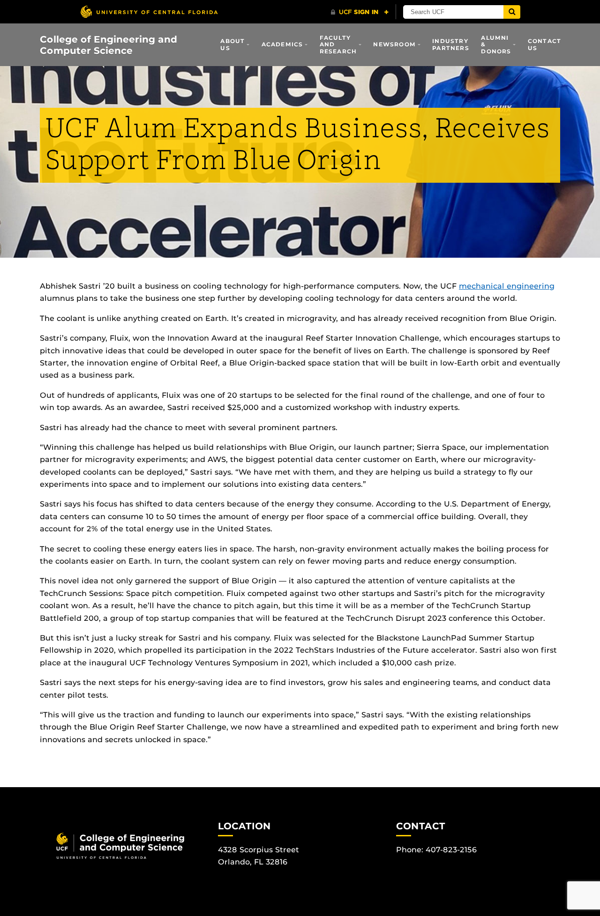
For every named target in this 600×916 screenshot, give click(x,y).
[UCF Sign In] (359, 12)
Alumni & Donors (496, 44)
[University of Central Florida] (149, 11)
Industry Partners (450, 44)
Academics (282, 44)
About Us (232, 44)
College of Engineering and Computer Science (108, 45)
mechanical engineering (507, 286)
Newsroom (394, 44)
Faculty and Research (338, 44)
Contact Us (544, 44)
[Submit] (511, 12)
